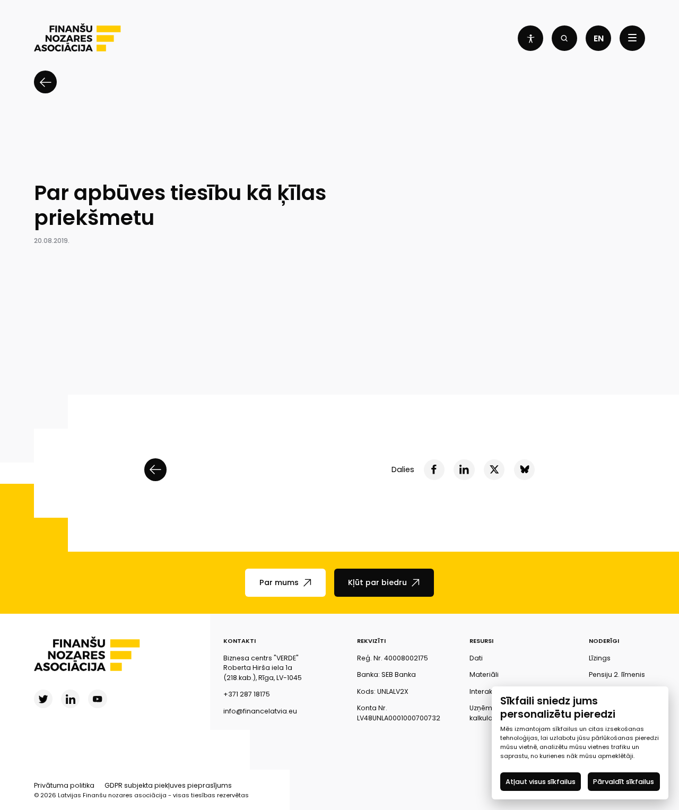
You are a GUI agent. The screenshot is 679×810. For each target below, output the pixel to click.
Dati (476, 658)
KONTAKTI (239, 641)
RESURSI (481, 641)
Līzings (600, 658)
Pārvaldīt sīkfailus (624, 781)
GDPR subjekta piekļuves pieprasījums (168, 785)
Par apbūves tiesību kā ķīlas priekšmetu (180, 205)
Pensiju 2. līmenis (617, 674)
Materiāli (484, 674)
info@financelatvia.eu (260, 711)
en (599, 38)
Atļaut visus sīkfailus (541, 781)
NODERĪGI (604, 641)
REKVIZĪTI (371, 641)
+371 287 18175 (246, 694)
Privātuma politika (64, 785)
